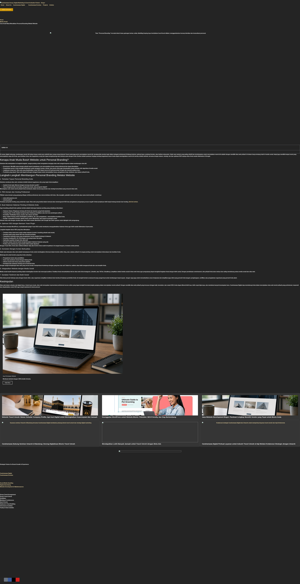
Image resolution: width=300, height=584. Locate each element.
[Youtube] (18, 580)
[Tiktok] (6, 580)
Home (2, 19)
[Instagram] (2, 580)
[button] (20, 5)
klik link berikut (133, 201)
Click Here (7, 382)
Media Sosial (4, 21)
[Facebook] (10, 580)
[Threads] (14, 580)
